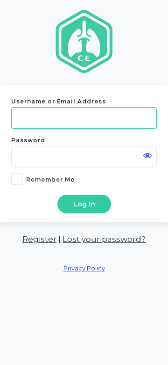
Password (28, 140)
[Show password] (147, 155)
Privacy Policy (84, 268)
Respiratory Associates (84, 41)
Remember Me (50, 179)
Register (39, 239)
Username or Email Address (58, 101)
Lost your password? (104, 239)
